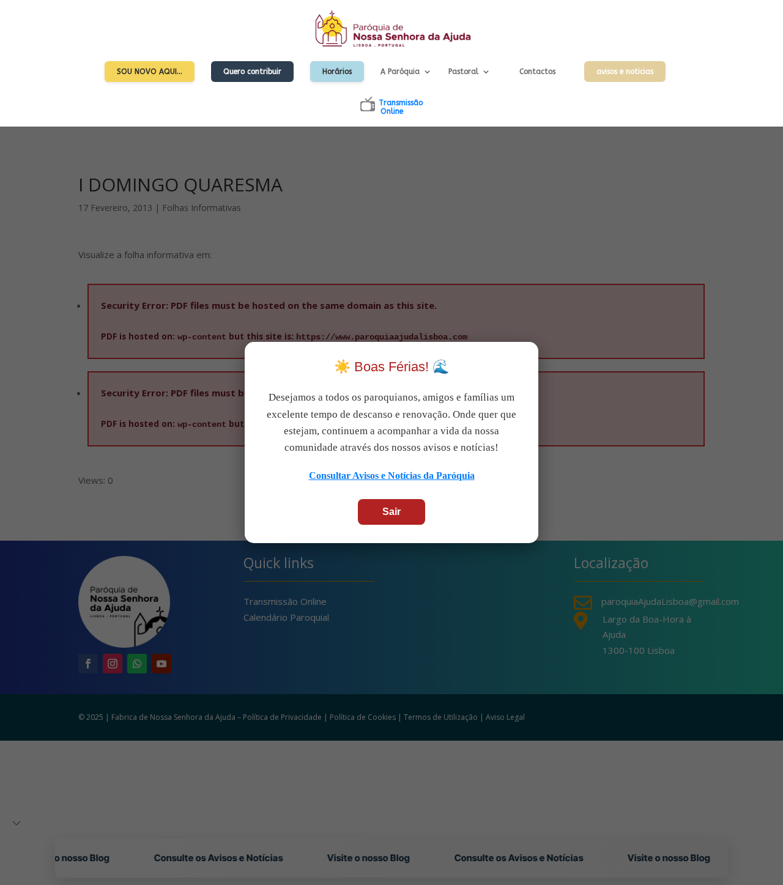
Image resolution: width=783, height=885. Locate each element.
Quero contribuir (252, 71)
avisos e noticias (624, 71)
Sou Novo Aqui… (149, 71)
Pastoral (463, 71)
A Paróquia (400, 71)
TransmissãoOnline (401, 107)
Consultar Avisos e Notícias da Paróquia (392, 475)
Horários (337, 71)
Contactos (537, 71)
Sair (391, 511)
